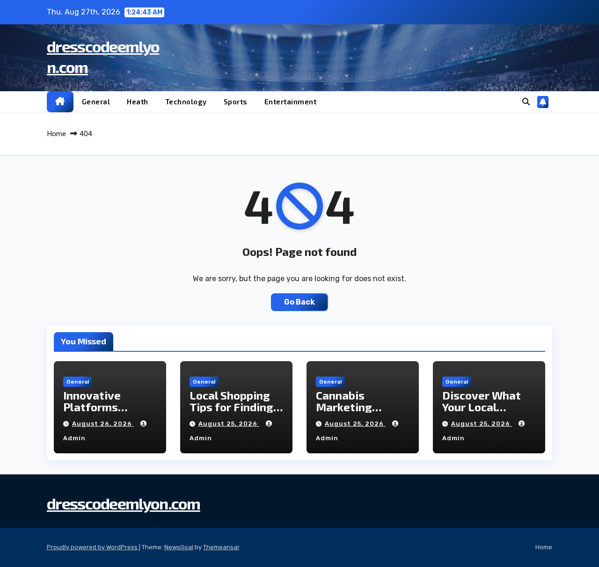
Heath (137, 101)
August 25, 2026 (228, 423)
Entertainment (290, 101)
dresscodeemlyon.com (123, 503)
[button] (526, 101)
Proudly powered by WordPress (93, 547)
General (96, 101)
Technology (186, 101)
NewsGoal (178, 547)
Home (56, 134)
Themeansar (221, 547)
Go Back (299, 302)
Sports (236, 101)
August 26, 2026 (103, 423)
